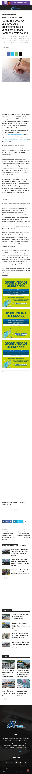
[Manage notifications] (28, 770)
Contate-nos (23, 769)
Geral (14, 14)
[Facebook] (7, 762)
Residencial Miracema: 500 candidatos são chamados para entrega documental (23, 534)
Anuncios (16, 769)
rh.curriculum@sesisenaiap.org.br (14, 134)
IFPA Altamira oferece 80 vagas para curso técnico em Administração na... (20, 616)
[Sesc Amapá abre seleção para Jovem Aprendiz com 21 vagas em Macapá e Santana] (6, 552)
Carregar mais (15, 651)
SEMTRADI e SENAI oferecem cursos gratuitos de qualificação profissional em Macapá (21, 635)
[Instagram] (11, 762)
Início (3, 12)
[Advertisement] (16, 95)
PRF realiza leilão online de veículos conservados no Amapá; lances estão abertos (20, 572)
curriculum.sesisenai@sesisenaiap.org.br (14, 139)
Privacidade (9, 769)
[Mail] (16, 762)
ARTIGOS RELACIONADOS (10, 545)
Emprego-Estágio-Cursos (12, 12)
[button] (29, 7)
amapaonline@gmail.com (19, 751)
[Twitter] (20, 762)
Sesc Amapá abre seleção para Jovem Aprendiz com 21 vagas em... (20, 644)
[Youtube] (25, 762)
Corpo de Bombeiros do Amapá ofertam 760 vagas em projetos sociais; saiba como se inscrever (8, 535)
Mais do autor (22, 545)
